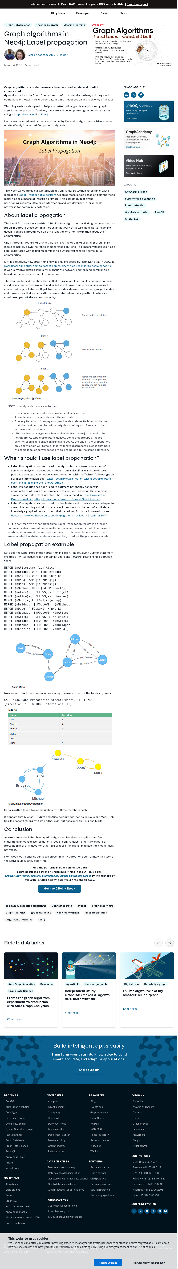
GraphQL (10, 1151)
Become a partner (100, 1167)
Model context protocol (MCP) (23, 1217)
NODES (94, 1123)
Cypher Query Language (19, 1129)
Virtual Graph (13, 1168)
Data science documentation (64, 1173)
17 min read (14, 1019)
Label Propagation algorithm (37, 194)
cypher (82, 905)
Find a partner (98, 1173)
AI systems (12, 1184)
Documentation (56, 1129)
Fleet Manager (14, 1134)
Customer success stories (62, 1205)
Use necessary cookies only (149, 1262)
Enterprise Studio (15, 1118)
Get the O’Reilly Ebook (59, 888)
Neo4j (44, 114)
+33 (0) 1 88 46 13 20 (153, 1178)
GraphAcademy (56, 1146)
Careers (137, 1112)
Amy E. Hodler (58, 54)
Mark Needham (38, 54)
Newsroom (139, 1134)
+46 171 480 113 (152, 1167)
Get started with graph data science (68, 1178)
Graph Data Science (18, 25)
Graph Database (15, 1140)
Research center (99, 1140)
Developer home (57, 1123)
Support (137, 1140)
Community (54, 1118)
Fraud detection (135, 205)
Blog (93, 1101)
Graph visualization (137, 212)
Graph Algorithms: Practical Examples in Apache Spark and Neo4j (48, 875)
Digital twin (132, 219)
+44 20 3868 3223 (148, 1173)
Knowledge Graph (68, 912)
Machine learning (74, 25)
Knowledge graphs (16, 1212)
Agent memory (56, 1107)
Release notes (56, 1151)
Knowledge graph (47, 25)
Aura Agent (12, 1112)
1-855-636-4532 (147, 1162)
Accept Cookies (108, 1262)
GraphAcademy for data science (66, 1189)
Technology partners (102, 1195)
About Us (138, 1101)
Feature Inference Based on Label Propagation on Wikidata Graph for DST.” (59, 515)
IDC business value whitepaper (65, 1216)
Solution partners (100, 1189)
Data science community (61, 1167)
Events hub (96, 1107)
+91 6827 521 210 (149, 1195)
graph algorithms (103, 905)
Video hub (95, 1146)
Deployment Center (59, 1134)
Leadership (139, 1129)
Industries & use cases (18, 1206)
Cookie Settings (82, 1246)
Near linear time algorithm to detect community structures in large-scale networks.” (58, 266)
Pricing (10, 1162)
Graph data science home (62, 1184)
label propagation (95, 912)
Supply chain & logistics (140, 198)
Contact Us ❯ (140, 1156)
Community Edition (16, 1123)
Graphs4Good (140, 1123)
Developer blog (56, 1140)
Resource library (99, 1134)
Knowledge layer (15, 1157)
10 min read (130, 1008)
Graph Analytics (16, 912)
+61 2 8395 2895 (153, 1189)
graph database (24, 114)
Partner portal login (101, 1184)
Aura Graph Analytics (17, 1107)
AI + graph (53, 1101)
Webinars (95, 1151)
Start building (89, 1070)
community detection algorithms (26, 905)
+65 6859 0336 (154, 1184)
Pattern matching (15, 1223)
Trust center (140, 1146)
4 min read (72, 1012)
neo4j (41, 919)
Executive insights (58, 1211)
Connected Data (62, 905)
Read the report (137, 4)
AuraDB (159, 212)
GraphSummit (98, 1118)
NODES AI (96, 1129)
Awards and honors (143, 1107)
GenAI (9, 1195)
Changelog (54, 1112)
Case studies (13, 1189)
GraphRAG (12, 1200)
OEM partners (98, 1178)
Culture (137, 1118)
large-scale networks (19, 919)
